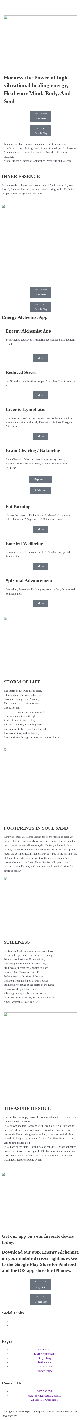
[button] (40, 6)
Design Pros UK (26, 1416)
